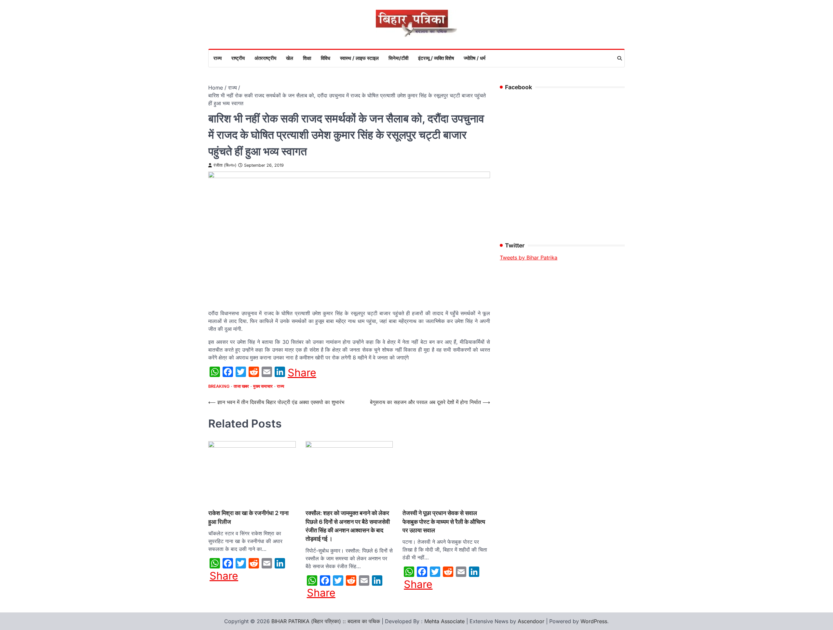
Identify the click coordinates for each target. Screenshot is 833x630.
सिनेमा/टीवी (398, 58)
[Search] (619, 58)
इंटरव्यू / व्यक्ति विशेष (436, 58)
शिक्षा (307, 58)
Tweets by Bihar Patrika (528, 257)
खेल (289, 58)
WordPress (593, 621)
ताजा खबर (241, 386)
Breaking (218, 386)
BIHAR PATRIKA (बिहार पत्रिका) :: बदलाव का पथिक (325, 621)
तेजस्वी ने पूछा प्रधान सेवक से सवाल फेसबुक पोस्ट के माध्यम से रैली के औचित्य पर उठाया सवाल (444, 522)
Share (302, 373)
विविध (325, 58)
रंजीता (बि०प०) (225, 165)
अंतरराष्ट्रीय (265, 58)
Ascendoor (531, 621)
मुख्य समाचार (263, 386)
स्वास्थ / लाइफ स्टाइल (359, 58)
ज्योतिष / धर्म (474, 58)
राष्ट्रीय (238, 58)
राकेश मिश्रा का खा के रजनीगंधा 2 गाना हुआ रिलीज (248, 517)
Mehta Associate (445, 621)
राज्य (217, 58)
